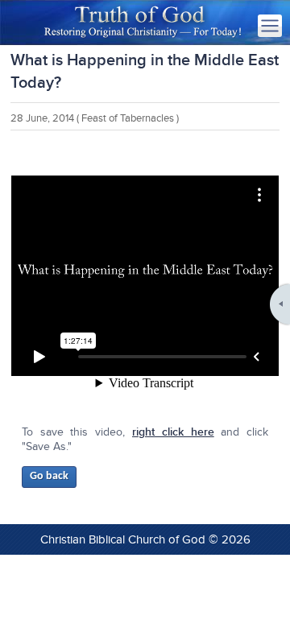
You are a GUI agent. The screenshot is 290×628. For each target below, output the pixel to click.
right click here (173, 432)
